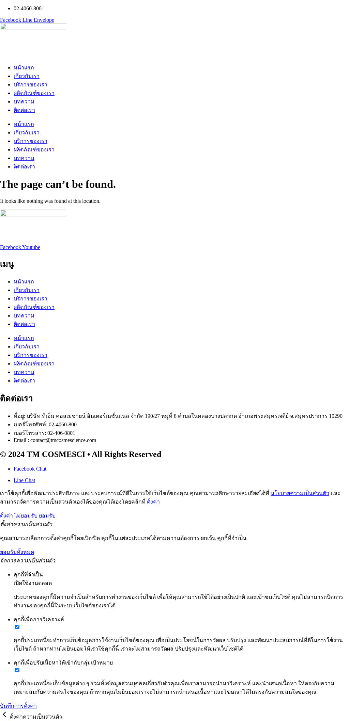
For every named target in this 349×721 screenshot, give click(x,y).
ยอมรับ (47, 516)
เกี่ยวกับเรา (27, 76)
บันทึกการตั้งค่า (18, 706)
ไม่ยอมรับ (25, 516)
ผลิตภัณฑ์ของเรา (34, 93)
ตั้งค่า (153, 502)
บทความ (24, 101)
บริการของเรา (30, 84)
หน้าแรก (24, 67)
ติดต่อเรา (24, 110)
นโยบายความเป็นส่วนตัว (300, 493)
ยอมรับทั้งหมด (17, 552)
